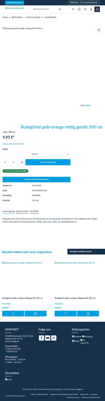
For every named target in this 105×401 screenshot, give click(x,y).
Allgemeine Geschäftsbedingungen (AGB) (64, 394)
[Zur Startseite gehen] (14, 9)
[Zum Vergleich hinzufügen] (35, 313)
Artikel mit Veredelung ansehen (36, 179)
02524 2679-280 (13, 349)
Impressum (94, 394)
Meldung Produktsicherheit (91, 397)
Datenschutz (84, 394)
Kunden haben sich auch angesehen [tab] (27, 252)
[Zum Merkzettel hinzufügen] (99, 30)
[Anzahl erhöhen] (22, 162)
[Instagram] (53, 338)
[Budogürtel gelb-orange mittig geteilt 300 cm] (52, 64)
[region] (52, 64)
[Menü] (73, 9)
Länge (5, 149)
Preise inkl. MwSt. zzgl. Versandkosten (13, 143)
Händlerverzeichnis (73, 397)
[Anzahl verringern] (4, 162)
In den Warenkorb (48, 162)
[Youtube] (47, 338)
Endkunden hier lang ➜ (14, 2)
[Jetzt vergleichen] (79, 9)
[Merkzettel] (85, 9)
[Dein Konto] (91, 9)
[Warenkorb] (97, 9)
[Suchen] (60, 9)
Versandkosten (57, 389)
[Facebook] (41, 338)
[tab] (9, 211)
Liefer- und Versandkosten (39, 394)
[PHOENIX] (93, 113)
